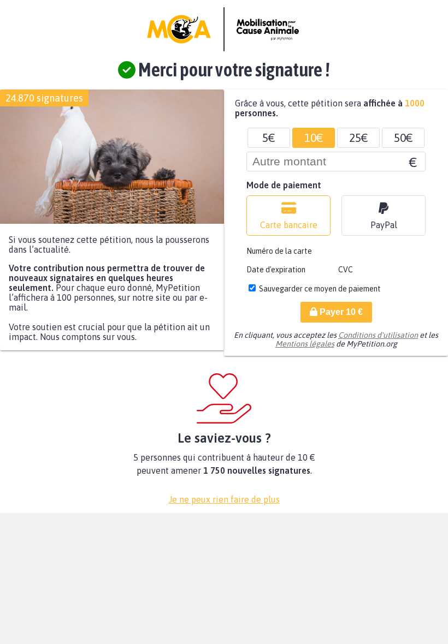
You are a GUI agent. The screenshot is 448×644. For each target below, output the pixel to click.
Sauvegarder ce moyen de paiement (320, 288)
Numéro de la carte (279, 251)
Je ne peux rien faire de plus (224, 499)
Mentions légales (304, 343)
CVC (345, 269)
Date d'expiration (275, 269)
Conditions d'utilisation (378, 335)
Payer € (340, 312)
